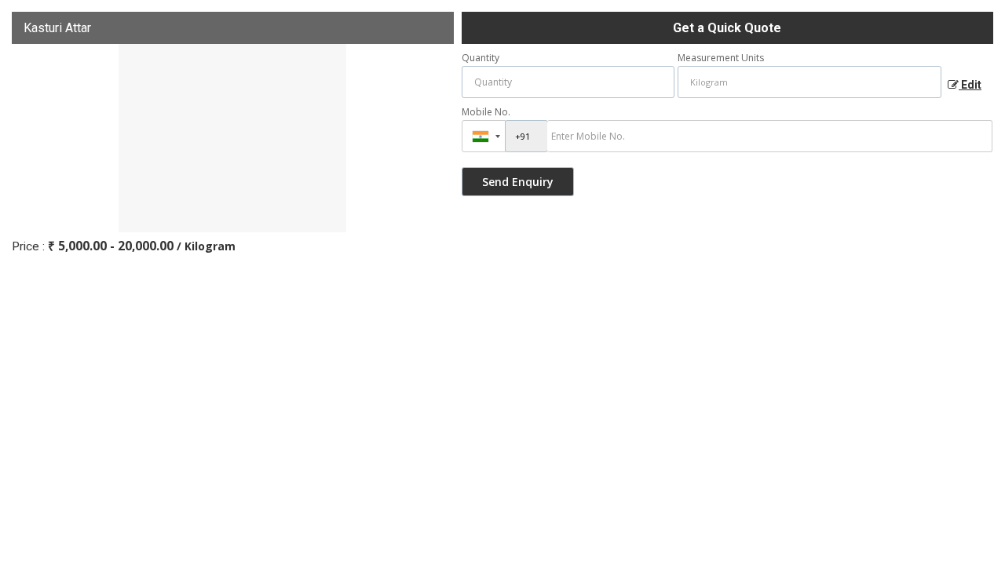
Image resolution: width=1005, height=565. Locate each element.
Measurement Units (721, 57)
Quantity (480, 57)
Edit (970, 84)
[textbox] (810, 82)
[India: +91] (484, 136)
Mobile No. (486, 111)
